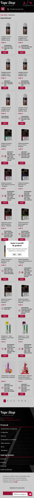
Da (19, 254)
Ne (14, 254)
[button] (20, 494)
